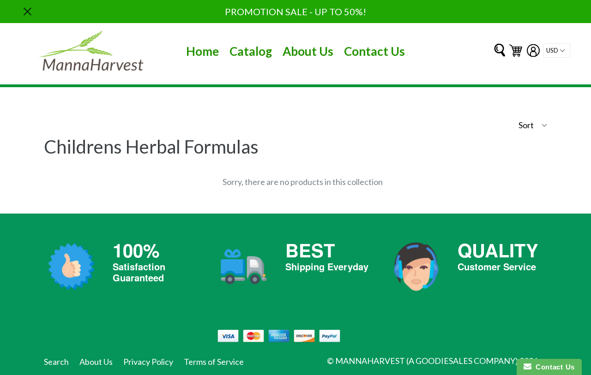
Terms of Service (214, 362)
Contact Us (374, 51)
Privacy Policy (148, 362)
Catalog (250, 51)
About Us (308, 51)
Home (202, 51)
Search (56, 362)
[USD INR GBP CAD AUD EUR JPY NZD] (556, 50)
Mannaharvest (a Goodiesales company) (426, 361)
